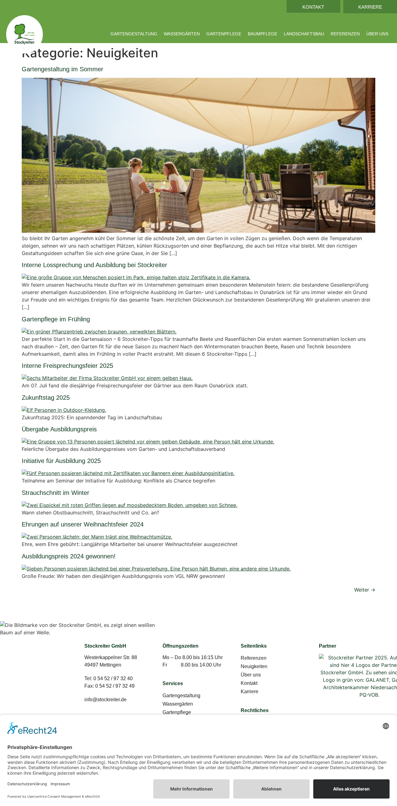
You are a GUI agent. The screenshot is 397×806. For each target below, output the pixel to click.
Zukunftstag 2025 (46, 397)
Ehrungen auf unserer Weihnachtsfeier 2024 (83, 524)
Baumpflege (262, 33)
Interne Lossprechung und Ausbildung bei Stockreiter (94, 265)
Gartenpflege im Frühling (56, 319)
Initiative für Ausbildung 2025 (61, 460)
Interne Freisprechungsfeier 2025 (67, 365)
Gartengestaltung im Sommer (62, 69)
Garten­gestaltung (133, 33)
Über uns (377, 33)
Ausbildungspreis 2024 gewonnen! (69, 556)
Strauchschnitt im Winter (55, 492)
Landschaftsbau (304, 33)
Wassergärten (182, 33)
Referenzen (345, 33)
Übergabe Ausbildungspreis (59, 429)
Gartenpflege (223, 33)
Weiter (364, 590)
